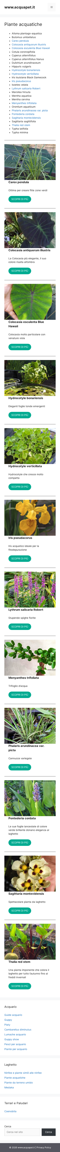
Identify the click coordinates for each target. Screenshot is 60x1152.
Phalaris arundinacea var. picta (30, 110)
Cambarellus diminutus (17, 1029)
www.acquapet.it (19, 7)
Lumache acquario (15, 1034)
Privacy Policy (44, 1147)
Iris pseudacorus (21, 81)
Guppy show (11, 1039)
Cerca (7, 1126)
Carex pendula (20, 40)
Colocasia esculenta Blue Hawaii (31, 48)
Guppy (8, 1019)
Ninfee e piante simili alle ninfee (23, 1072)
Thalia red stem (21, 125)
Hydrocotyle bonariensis (26, 70)
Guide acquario (13, 1015)
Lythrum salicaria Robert (26, 88)
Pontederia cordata (23, 114)
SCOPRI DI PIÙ (19, 199)
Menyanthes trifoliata (24, 103)
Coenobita (10, 1111)
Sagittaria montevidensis (26, 117)
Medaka (9, 1087)
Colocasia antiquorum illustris (29, 44)
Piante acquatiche (14, 1077)
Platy (7, 1024)
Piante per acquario (15, 1049)
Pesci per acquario (15, 1044)
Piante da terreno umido (18, 1082)
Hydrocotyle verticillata (25, 73)
